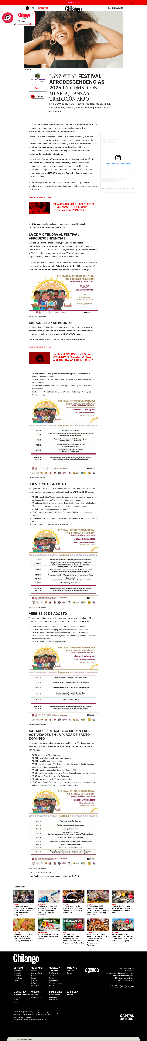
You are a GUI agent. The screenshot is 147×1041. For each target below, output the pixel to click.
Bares (51, 978)
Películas (70, 971)
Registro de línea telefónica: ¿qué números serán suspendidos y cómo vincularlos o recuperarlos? (24, 910)
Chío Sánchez (39, 80)
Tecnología (17, 978)
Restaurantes (42, 932)
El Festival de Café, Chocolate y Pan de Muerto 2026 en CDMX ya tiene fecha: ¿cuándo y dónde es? (98, 910)
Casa (15, 1002)
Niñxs (33, 983)
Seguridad (17, 976)
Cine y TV (72, 968)
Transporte (42, 904)
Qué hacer (66, 904)
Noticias (16, 904)
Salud (15, 980)
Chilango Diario (72, 993)
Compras (34, 976)
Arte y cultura (36, 973)
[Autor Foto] (38, 76)
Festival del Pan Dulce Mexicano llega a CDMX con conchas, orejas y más (122, 909)
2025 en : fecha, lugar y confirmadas (73, 207)
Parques (34, 980)
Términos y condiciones (124, 978)
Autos (15, 1000)
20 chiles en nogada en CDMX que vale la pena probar (48, 936)
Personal (16, 997)
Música (65, 932)
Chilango (36, 224)
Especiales (55, 992)
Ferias (37, 88)
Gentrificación (54, 995)
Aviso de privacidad (126, 980)
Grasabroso (53, 980)
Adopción (53, 997)
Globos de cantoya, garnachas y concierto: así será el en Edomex (73, 356)
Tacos (51, 975)
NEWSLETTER (42, 8)
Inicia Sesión (117, 8)
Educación (17, 973)
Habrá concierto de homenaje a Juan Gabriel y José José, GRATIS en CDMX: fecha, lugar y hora (122, 938)
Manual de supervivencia (21, 993)
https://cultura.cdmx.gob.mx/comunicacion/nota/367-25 (54, 876)
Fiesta (51, 985)
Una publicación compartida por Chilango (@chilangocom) (122, 188)
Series (69, 973)
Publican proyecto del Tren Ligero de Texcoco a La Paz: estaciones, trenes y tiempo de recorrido (48, 910)
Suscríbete (129, 971)
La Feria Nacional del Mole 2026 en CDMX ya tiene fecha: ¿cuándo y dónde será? (72, 909)
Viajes (35, 992)
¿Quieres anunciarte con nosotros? (120, 973)
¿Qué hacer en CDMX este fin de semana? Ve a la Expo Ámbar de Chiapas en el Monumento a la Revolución (98, 939)
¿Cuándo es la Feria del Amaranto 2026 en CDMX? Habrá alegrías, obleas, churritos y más (23, 937)
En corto (34, 995)
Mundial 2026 (54, 1000)
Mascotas (35, 985)
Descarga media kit (126, 968)
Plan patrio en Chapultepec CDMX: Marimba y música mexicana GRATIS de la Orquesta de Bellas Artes (73, 938)
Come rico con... (55, 983)
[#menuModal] (27, 8)
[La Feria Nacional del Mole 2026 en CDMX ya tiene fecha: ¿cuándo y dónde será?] (73, 896)
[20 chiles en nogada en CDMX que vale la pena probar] (49, 924)
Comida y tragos (54, 969)
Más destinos (36, 997)
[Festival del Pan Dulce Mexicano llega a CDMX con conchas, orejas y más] (123, 896)
